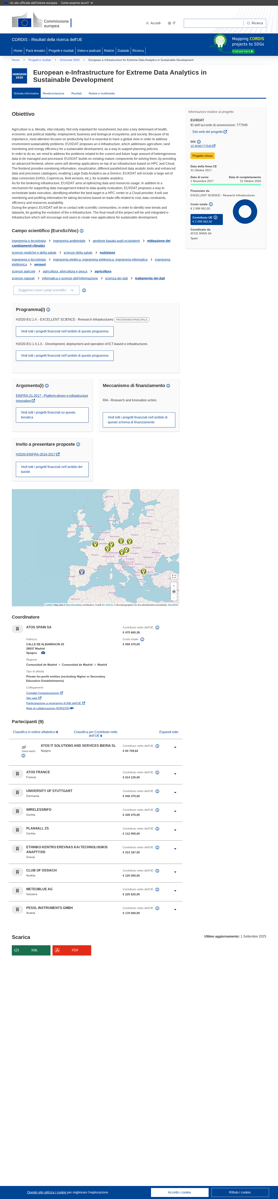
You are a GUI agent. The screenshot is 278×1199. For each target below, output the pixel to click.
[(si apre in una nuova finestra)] (44, 20)
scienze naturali (23, 278)
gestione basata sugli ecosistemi (116, 241)
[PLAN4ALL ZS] (121, 541)
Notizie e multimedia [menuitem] (102, 93)
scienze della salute (78, 252)
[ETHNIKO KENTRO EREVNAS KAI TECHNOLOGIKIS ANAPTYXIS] (143, 571)
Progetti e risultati (61, 50)
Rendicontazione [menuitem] (53, 93)
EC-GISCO (107, 604)
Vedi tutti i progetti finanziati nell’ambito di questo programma (64, 331)
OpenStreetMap (74, 604)
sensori (40, 264)
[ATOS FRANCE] (95, 544)
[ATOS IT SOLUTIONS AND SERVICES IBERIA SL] (82, 572)
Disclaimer (173, 604)
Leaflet (48, 604)
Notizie (109, 50)
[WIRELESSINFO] (129, 541)
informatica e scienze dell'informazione (70, 278)
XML (34, 950)
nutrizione (107, 252)
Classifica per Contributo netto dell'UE (95, 733)
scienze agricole (23, 271)
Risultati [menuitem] (76, 93)
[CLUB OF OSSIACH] (122, 552)
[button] (172, 23)
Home (18, 50)
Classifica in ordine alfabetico (34, 732)
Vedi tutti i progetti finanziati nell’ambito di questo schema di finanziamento (137, 420)
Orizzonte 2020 (70, 60)
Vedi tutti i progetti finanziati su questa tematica (48, 415)
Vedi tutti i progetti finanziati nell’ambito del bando (51, 469)
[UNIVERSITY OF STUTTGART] (111, 544)
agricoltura (103, 271)
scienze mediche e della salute (34, 252)
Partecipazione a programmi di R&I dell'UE (71, 703)
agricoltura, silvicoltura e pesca (65, 271)
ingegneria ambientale (69, 241)
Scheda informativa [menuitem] (26, 93)
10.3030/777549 (201, 146)
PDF (75, 950)
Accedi (156, 23)
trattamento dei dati (150, 278)
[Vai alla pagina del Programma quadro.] (19, 76)
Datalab (123, 50)
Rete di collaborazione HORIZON (67, 708)
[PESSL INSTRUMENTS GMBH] (126, 550)
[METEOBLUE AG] (107, 549)
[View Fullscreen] (174, 576)
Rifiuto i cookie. (240, 1192)
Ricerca (138, 50)
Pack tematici (35, 50)
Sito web (51, 698)
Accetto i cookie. (180, 1192)
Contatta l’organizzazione (62, 693)
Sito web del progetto (210, 131)
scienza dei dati (116, 278)
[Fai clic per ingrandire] (175, 747)
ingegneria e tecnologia (29, 241)
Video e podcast (89, 50)
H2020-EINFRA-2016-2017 (37, 454)
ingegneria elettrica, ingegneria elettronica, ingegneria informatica (100, 259)
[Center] (174, 591)
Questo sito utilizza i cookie (47, 1192)
